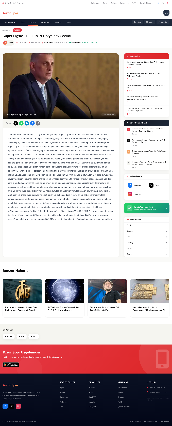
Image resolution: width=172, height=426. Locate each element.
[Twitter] (163, 3)
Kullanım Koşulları (150, 421)
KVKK (134, 3)
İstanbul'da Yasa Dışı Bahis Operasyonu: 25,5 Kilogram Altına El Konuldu (143, 98)
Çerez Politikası (145, 3)
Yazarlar (164, 22)
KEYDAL (159, 398)
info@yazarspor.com (158, 392)
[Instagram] (167, 3)
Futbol (33, 22)
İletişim (122, 3)
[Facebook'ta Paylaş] (32, 123)
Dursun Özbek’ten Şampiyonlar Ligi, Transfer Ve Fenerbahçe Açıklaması (144, 109)
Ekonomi (130, 231)
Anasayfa (11, 22)
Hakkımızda (95, 3)
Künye (105, 3)
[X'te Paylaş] (15, 123)
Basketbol (45, 22)
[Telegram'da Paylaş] (27, 123)
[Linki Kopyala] (38, 123)
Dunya (129, 254)
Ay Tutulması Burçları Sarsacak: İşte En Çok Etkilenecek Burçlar (143, 75)
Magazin (130, 248)
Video (138, 22)
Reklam (114, 3)
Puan (91, 392)
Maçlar (92, 388)
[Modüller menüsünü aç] (166, 13)
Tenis (69, 22)
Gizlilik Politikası (135, 421)
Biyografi (92, 407)
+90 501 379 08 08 (157, 387)
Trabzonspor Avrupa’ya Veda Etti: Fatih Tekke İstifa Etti (145, 86)
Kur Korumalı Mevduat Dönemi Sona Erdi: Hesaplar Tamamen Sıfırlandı (145, 63)
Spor (23, 22)
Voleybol (58, 22)
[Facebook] (159, 3)
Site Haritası (164, 421)
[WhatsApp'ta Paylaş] (21, 123)
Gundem (130, 225)
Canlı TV (92, 397)
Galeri (151, 22)
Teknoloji (130, 243)
